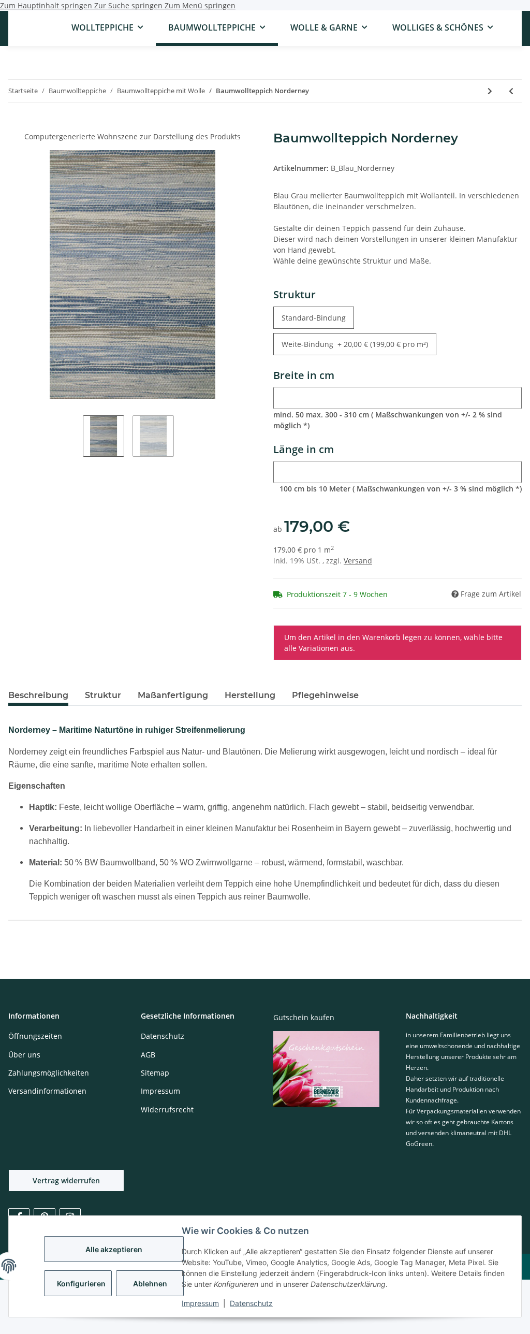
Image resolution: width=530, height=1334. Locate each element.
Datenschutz (251, 1303)
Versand (358, 561)
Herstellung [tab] (250, 695)
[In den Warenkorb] (16, 125)
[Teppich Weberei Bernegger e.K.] (42, 27)
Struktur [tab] (103, 695)
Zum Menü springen (200, 5)
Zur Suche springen (129, 5)
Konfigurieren (81, 1283)
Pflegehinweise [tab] (325, 695)
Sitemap (155, 1073)
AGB (148, 1055)
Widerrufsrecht (167, 1109)
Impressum (200, 1303)
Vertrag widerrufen (66, 1180)
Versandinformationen (47, 1091)
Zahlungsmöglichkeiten (48, 1073)
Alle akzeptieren (113, 1249)
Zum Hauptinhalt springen (47, 5)
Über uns (24, 1055)
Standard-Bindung (318, 317)
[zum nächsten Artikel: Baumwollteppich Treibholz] (489, 91)
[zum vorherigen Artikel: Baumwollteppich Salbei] (511, 91)
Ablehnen (150, 1283)
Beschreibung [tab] (38, 695)
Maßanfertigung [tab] (173, 695)
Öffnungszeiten (35, 1036)
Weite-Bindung (355, 344)
